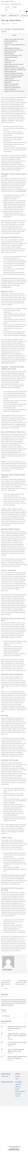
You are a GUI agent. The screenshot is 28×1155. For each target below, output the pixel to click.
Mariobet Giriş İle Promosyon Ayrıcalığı (14, 64)
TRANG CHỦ (18, 1084)
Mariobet (7, 59)
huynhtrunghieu (7, 969)
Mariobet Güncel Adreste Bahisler (13, 87)
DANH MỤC (18, 1086)
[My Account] (23, 11)
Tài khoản (14, 7)
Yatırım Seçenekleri (9, 53)
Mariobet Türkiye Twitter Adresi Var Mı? (14, 39)
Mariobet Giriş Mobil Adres (11, 41)
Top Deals (17, 1076)
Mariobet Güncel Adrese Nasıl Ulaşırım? (14, 50)
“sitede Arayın (8, 62)
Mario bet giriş (22, 191)
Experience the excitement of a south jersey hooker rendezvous (17, 1027)
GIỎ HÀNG (17, 1096)
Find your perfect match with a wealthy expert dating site (17, 1043)
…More (17, 1078)
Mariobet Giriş (8, 82)
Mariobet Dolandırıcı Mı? (10, 71)
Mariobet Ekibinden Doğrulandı (12, 48)
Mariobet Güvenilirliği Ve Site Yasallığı (13, 73)
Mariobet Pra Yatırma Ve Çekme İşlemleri (14, 68)
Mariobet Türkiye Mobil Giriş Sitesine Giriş (15, 91)
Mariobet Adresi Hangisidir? (11, 57)
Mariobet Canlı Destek (10, 60)
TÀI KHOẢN (18, 1093)
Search (20, 11)
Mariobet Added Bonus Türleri (12, 80)
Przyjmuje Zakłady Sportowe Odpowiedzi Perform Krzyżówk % (21, 982)
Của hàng (7, 7)
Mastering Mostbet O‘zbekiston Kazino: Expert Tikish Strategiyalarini (17, 1057)
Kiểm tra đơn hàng (16, 4)
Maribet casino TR (13, 15)
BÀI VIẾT (17, 1089)
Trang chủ (3, 15)
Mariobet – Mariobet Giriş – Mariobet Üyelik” (15, 69)
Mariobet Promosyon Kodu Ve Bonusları (14, 75)
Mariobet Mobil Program (10, 51)
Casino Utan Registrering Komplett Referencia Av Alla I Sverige (16, 1050)
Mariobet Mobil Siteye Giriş (11, 66)
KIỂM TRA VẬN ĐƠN (20, 1091)
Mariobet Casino (9, 42)
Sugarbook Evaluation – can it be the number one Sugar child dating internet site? (17, 1035)
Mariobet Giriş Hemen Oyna (11, 85)
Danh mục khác (5, 1076)
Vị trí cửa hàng (5, 4)
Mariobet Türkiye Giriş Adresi (12, 84)
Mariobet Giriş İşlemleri (10, 89)
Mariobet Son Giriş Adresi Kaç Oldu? (13, 55)
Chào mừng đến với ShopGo (7, 1)
